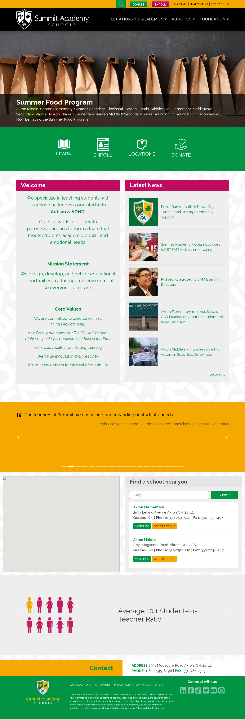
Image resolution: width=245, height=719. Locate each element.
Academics (152, 19)
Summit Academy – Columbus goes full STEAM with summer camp (190, 247)
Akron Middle (144, 540)
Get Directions (164, 526)
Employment (199, 4)
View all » (217, 375)
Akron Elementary (148, 507)
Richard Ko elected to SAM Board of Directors (190, 282)
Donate (138, 4)
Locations (122, 19)
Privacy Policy (123, 684)
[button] (121, 4)
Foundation (212, 19)
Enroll (160, 4)
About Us (182, 19)
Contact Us (220, 4)
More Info (142, 526)
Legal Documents (80, 684)
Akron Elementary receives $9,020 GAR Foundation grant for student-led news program (192, 317)
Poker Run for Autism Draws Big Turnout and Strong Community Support (187, 212)
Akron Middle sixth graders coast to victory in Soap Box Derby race (190, 352)
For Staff (180, 4)
